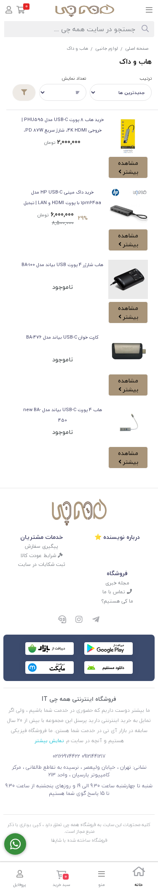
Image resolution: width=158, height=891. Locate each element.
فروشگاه (117, 573)
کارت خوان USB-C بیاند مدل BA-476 (62, 337)
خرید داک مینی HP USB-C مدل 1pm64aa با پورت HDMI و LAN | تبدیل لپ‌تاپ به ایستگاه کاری (62, 198)
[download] (108, 667)
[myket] (49, 667)
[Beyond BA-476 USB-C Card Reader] (128, 352)
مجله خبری (117, 583)
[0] (21, 10)
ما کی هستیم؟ (117, 601)
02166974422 (66, 756)
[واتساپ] (15, 844)
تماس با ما (114, 591)
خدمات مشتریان (41, 537)
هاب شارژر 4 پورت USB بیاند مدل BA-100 (62, 265)
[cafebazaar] (49, 648)
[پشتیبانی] (62, 620)
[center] (145, 29)
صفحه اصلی (136, 48)
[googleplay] (108, 648)
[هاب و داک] (79, 512)
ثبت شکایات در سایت (41, 564)
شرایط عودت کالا (39, 555)
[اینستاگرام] (79, 620)
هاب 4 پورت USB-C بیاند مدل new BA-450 (62, 415)
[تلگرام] (96, 620)
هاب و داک (77, 48)
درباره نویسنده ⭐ (117, 537)
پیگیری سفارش (41, 546)
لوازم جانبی (106, 48)
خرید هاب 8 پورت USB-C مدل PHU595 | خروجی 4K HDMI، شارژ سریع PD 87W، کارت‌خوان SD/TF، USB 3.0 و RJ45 (62, 125)
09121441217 (93, 756)
